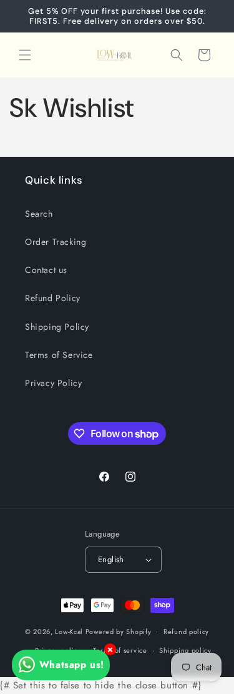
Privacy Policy (53, 383)
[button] (25, 55)
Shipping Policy (57, 326)
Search (39, 213)
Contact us (46, 270)
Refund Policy (52, 298)
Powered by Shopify (118, 631)
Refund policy (186, 632)
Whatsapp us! (71, 665)
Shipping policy (185, 650)
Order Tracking (55, 241)
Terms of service (120, 650)
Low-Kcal (69, 631)
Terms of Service (59, 355)
